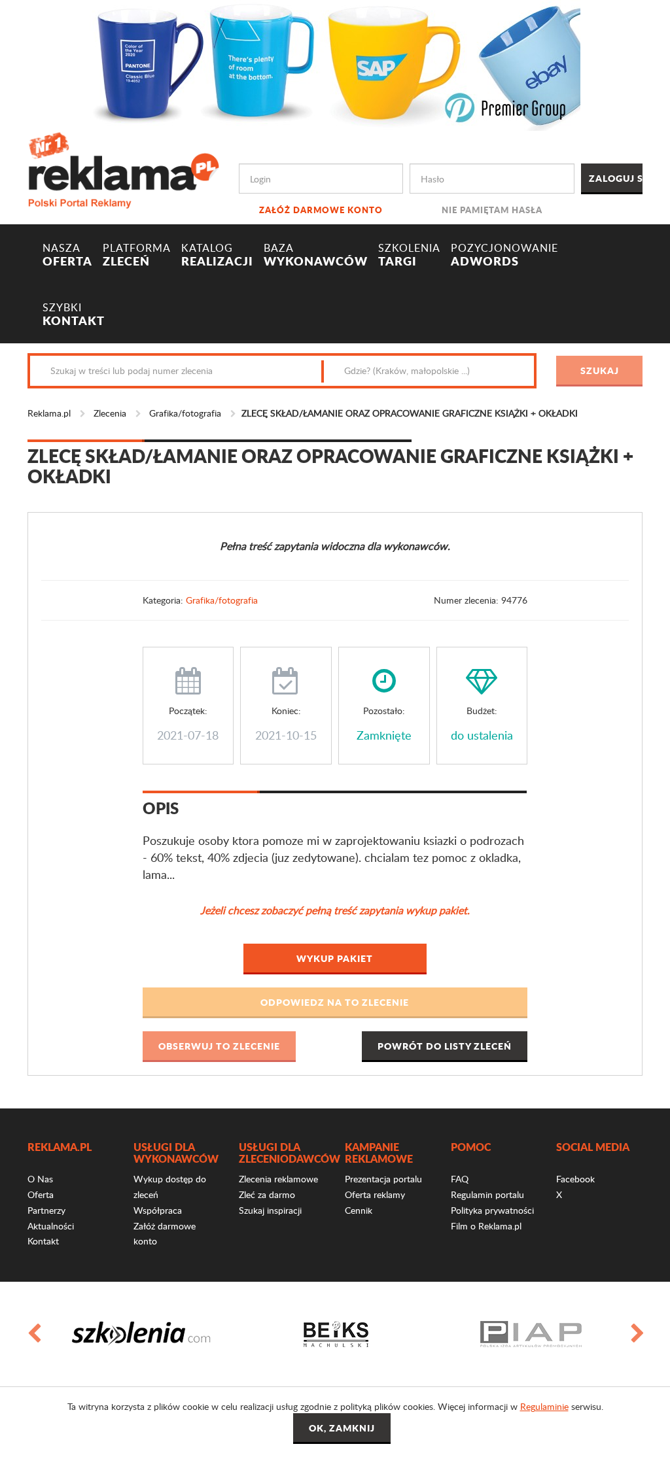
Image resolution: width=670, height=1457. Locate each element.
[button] (335, 1002)
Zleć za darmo (267, 1194)
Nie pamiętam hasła (492, 209)
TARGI (409, 255)
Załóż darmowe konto (321, 209)
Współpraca (157, 1210)
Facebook (575, 1179)
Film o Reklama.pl (486, 1226)
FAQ (459, 1179)
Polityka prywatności (492, 1210)
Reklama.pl (49, 413)
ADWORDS (504, 255)
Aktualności (50, 1226)
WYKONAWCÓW (316, 255)
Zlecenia (110, 413)
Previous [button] (33, 1334)
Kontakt (43, 1241)
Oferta (40, 1194)
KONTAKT (74, 314)
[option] (140, 1334)
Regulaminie (544, 1406)
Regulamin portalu (487, 1194)
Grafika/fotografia (185, 413)
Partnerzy (46, 1210)
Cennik (358, 1210)
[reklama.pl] (123, 168)
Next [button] (636, 1334)
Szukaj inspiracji (270, 1210)
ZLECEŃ (137, 255)
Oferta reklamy (375, 1194)
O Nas (40, 1179)
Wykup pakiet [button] (334, 958)
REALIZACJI (217, 255)
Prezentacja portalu (383, 1179)
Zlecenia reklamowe (278, 1179)
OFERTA (67, 255)
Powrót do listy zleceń (445, 1045)
